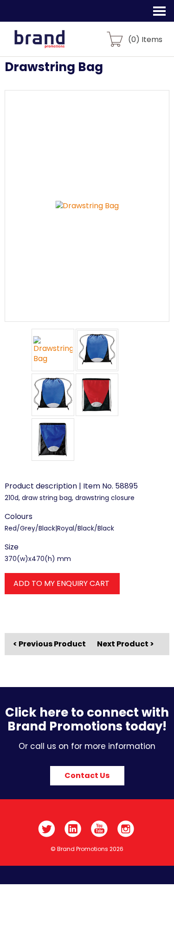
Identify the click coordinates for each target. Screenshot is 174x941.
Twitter (46, 828)
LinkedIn (73, 828)
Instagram (126, 828)
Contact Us (87, 775)
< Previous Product (49, 644)
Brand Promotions (56, 44)
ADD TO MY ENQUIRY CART (61, 583)
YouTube (99, 828)
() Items (145, 39)
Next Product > (125, 644)
